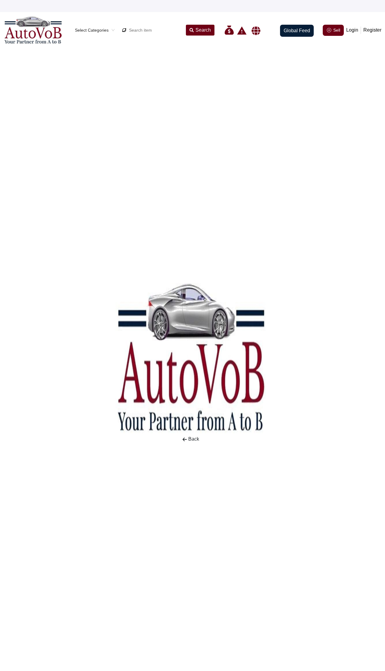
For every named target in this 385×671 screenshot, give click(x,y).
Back (193, 439)
